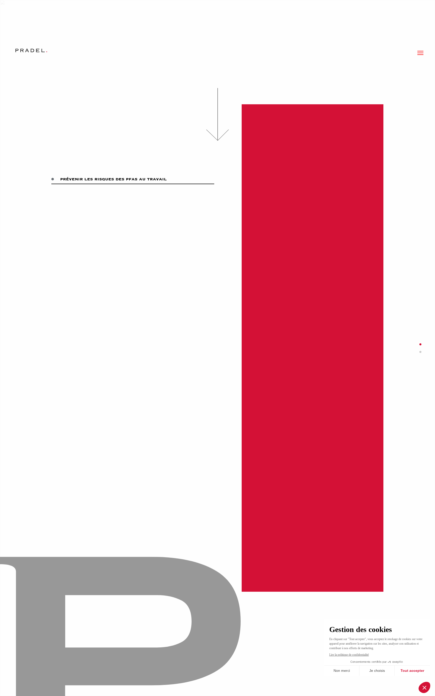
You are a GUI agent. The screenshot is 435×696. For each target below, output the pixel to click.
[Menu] (420, 53)
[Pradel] (31, 50)
